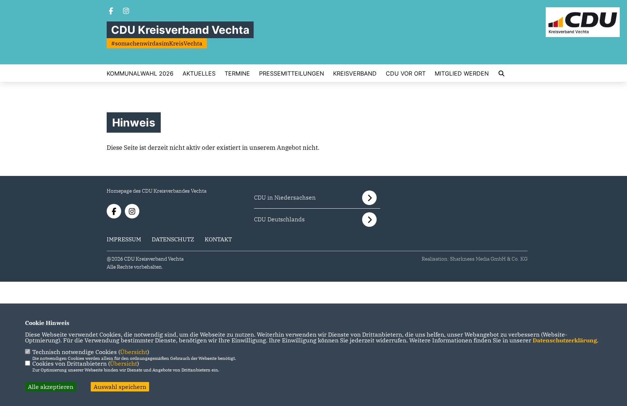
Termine (237, 73)
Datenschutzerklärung (565, 340)
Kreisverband (355, 73)
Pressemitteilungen (291, 73)
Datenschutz (173, 239)
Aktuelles (199, 73)
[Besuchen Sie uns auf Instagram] (126, 11)
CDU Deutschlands (279, 219)
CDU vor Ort (406, 73)
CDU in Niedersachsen (285, 197)
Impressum (124, 239)
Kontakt (218, 239)
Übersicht (133, 351)
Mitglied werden (462, 73)
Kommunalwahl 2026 (140, 73)
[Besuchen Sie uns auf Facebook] (111, 11)
